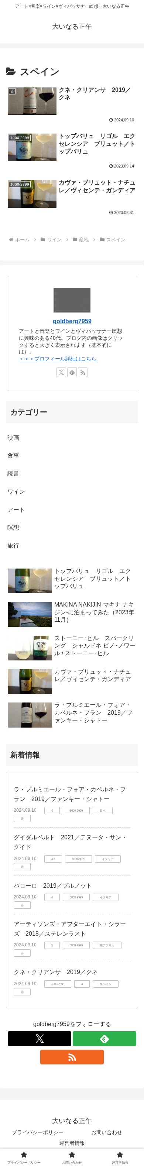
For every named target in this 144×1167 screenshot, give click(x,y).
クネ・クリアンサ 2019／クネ (56, 972)
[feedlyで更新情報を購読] (72, 372)
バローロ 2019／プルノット (53, 886)
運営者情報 (72, 1143)
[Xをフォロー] (61, 372)
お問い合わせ (106, 1132)
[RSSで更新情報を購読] (83, 372)
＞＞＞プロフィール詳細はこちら (57, 359)
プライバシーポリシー (38, 1132)
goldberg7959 (72, 321)
